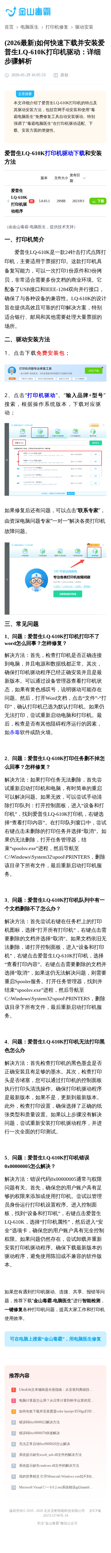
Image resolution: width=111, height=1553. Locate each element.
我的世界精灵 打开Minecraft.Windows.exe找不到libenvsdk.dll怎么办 (57, 1476)
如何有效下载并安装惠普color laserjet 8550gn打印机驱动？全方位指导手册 (57, 1411)
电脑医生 (29, 27)
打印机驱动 (41, 395)
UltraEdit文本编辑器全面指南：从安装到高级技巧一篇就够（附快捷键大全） (57, 1390)
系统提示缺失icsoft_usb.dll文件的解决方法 (50, 1455)
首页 (9, 27)
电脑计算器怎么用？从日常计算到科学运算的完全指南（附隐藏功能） (57, 1400)
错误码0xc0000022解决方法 (39, 1422)
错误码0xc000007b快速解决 (39, 1433)
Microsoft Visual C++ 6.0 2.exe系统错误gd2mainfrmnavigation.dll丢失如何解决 (57, 1487)
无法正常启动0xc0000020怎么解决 (44, 1444)
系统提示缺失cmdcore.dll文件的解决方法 (49, 1466)
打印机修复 (57, 27)
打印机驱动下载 (65, 153)
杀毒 (15, 732)
